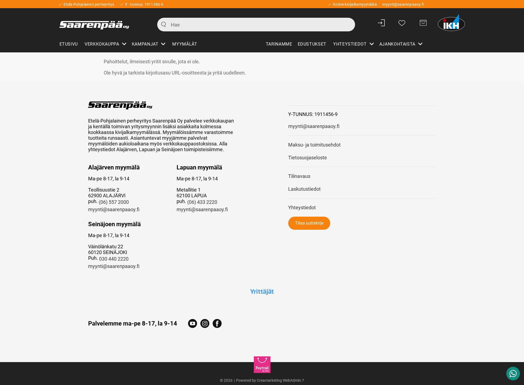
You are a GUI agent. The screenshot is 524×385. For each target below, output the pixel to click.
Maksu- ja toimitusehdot (314, 145)
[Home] (102, 23)
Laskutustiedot (304, 189)
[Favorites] (401, 22)
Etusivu (68, 44)
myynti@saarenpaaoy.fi (113, 209)
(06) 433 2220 (202, 202)
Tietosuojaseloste (307, 157)
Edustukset (312, 44)
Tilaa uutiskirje (309, 223)
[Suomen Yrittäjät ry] (262, 291)
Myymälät (184, 44)
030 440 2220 (114, 259)
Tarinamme (279, 44)
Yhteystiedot (302, 207)
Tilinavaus (299, 176)
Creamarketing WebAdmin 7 (280, 380)
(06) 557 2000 (114, 202)
